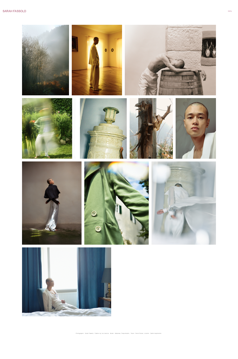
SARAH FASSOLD (14, 11)
